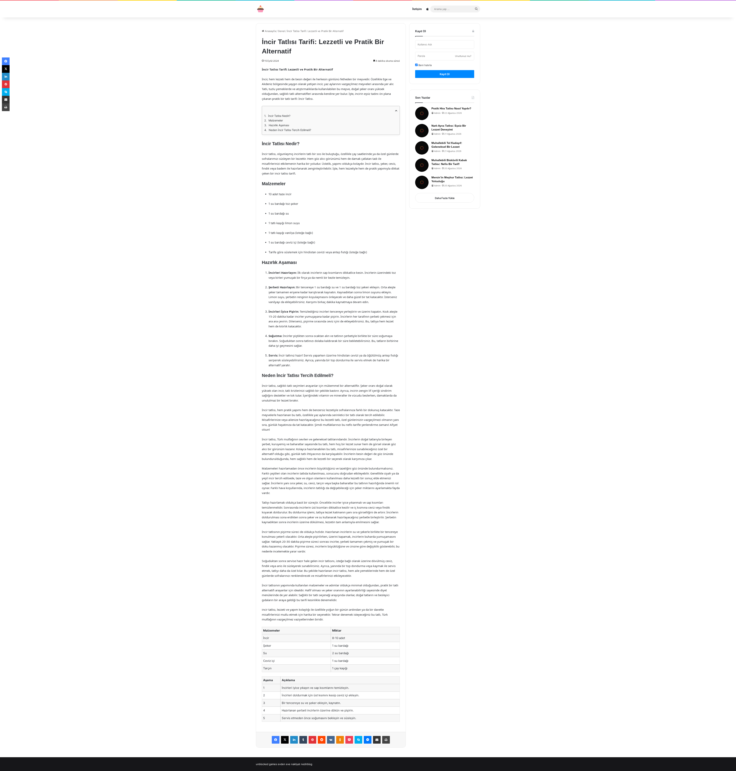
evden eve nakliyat (289, 764)
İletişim (417, 9)
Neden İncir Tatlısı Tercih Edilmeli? (290, 130)
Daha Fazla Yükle (445, 198)
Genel (281, 31)
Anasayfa (270, 31)
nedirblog (306, 764)
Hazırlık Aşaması (279, 125)
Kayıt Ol (445, 74)
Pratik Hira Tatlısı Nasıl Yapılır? (451, 108)
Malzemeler (276, 120)
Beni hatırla (425, 65)
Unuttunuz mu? (463, 56)
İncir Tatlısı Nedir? (279, 115)
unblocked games (266, 764)
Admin (437, 113)
